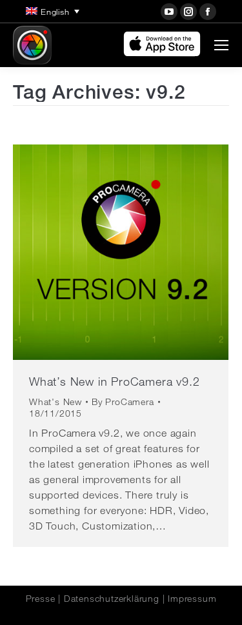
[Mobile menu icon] (221, 45)
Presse (40, 598)
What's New (55, 402)
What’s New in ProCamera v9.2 (114, 381)
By (123, 402)
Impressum (192, 598)
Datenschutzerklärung (111, 598)
